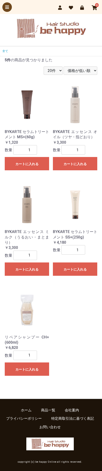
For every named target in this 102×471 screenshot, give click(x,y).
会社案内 (72, 410)
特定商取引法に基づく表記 (72, 418)
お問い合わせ (50, 427)
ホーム (26, 410)
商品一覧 (48, 410)
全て (5, 51)
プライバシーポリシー (24, 418)
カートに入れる (27, 164)
